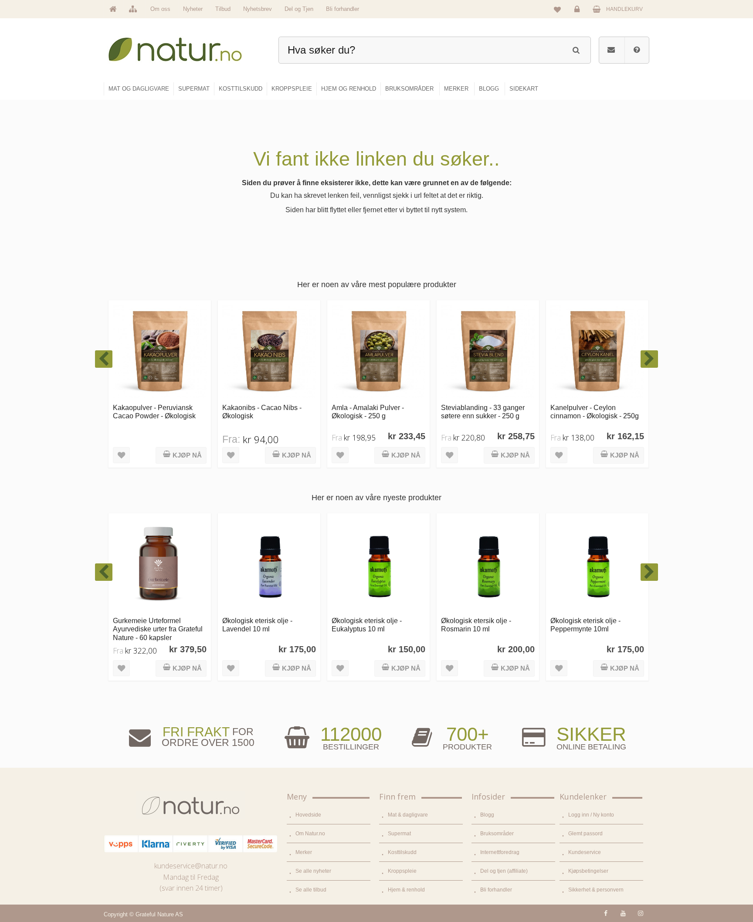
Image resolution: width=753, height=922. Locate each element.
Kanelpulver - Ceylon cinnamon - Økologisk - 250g (485, 411)
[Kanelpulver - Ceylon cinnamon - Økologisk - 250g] (488, 351)
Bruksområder (497, 833)
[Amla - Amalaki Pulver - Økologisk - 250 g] (269, 351)
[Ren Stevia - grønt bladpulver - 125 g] (597, 351)
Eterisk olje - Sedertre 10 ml (593, 620)
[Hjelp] (636, 50)
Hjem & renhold (406, 890)
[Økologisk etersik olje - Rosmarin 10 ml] (378, 564)
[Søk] (576, 49)
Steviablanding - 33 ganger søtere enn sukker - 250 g (373, 411)
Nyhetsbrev (257, 9)
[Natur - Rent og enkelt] (183, 46)
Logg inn (578, 15)
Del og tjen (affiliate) (504, 871)
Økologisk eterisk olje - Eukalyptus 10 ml (257, 625)
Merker (303, 852)
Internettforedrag (499, 852)
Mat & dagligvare (408, 815)
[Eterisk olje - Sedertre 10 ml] (597, 564)
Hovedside (308, 815)
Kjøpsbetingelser (588, 871)
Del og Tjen (299, 9)
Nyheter (193, 9)
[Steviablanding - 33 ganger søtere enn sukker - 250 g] (378, 351)
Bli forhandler (342, 9)
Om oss (160, 9)
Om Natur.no (310, 833)
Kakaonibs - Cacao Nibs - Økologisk (152, 411)
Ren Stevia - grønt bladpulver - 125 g (595, 411)
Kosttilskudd (402, 852)
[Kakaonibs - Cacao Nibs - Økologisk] (160, 351)
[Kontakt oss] (611, 50)
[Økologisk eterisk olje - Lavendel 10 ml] (160, 564)
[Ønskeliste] (557, 9)
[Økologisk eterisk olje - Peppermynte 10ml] (488, 564)
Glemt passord (585, 833)
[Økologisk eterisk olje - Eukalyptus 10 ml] (269, 564)
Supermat (399, 833)
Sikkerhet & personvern (596, 890)
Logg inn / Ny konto (591, 815)
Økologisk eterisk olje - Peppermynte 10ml (476, 625)
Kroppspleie (402, 871)
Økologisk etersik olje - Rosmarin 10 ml (367, 625)
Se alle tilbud (310, 890)
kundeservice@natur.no (190, 866)
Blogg (487, 815)
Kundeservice (584, 852)
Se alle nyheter (313, 871)
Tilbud (223, 9)
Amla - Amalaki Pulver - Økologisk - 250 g (258, 411)
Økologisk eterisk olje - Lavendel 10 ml (148, 625)
